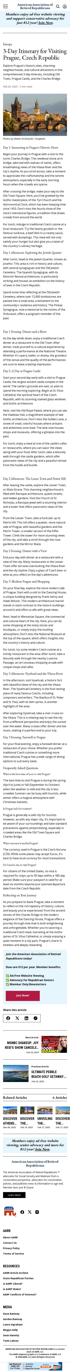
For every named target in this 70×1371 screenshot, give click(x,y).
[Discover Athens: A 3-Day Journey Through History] (10, 1110)
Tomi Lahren (11, 1341)
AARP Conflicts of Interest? (19, 1294)
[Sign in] (65, 6)
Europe (7, 44)
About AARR (10, 1237)
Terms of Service (13, 1254)
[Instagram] (37, 1212)
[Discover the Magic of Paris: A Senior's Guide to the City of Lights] (27, 1110)
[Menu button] (5, 6)
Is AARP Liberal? (12, 1284)
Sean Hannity (11, 1335)
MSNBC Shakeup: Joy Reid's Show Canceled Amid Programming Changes (22, 1045)
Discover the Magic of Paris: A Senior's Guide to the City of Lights (27, 1121)
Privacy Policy (11, 1248)
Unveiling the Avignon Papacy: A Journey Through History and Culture (44, 1121)
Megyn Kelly (10, 1330)
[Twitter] (30, 1212)
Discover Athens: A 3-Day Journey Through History (10, 1121)
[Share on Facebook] (8, 1018)
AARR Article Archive (15, 1273)
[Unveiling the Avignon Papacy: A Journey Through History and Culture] (44, 1110)
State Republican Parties (18, 1278)
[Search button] (58, 6)
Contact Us (10, 1243)
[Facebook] (22, 1212)
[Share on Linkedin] (26, 1018)
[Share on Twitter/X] (17, 1018)
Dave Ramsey (11, 1314)
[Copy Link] (35, 1018)
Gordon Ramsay (12, 1319)
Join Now (45, 22)
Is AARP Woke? (12, 1289)
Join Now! (22, 995)
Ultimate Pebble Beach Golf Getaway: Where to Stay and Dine (47, 1074)
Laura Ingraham (13, 1324)
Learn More (14, 1195)
